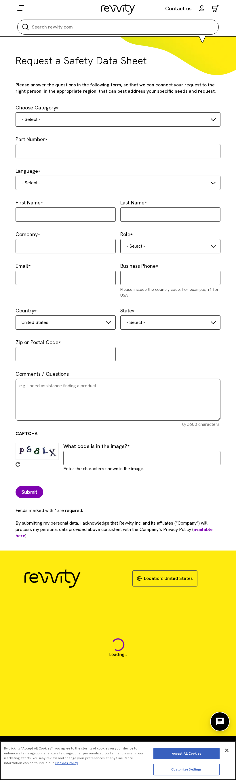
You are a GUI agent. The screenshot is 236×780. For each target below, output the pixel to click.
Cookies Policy (66, 763)
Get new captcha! (18, 464)
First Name (28, 202)
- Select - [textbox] (31, 119)
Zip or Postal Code (37, 342)
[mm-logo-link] (118, 8)
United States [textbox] (35, 322)
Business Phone (138, 266)
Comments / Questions (42, 374)
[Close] (226, 750)
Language (27, 171)
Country (25, 310)
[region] (118, 760)
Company (27, 234)
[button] (202, 9)
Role (125, 234)
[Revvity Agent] (220, 721)
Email (22, 266)
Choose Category (36, 107)
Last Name (132, 202)
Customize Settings (186, 769)
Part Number (30, 139)
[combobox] (118, 119)
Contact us (178, 8)
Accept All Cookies (186, 753)
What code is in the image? (95, 446)
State (126, 310)
